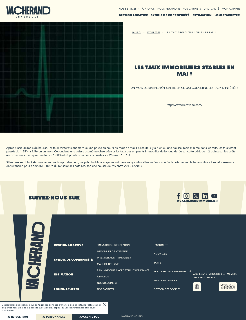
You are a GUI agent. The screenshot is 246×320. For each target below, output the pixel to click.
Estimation (202, 15)
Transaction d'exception (113, 245)
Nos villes (160, 254)
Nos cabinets (191, 8)
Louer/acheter (227, 15)
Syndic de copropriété (170, 15)
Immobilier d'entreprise (112, 251)
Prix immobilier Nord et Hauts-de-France (123, 270)
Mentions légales (165, 280)
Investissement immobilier (114, 257)
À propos (148, 8)
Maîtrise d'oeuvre (108, 264)
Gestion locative (133, 15)
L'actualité (211, 8)
